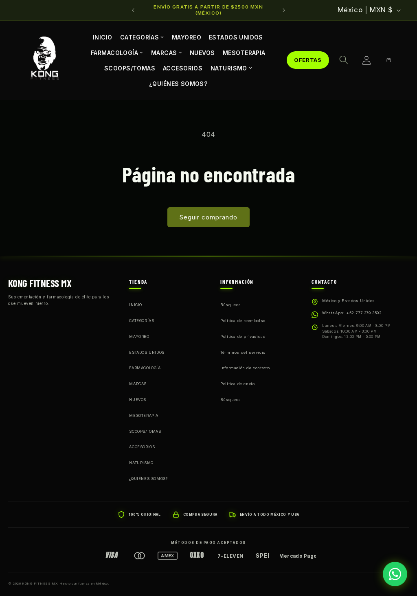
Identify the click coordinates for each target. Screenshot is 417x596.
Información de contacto (245, 368)
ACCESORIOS (182, 67)
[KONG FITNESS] (44, 60)
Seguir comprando (208, 217)
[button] (344, 60)
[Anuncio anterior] (133, 10)
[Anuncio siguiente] (284, 10)
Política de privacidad (243, 336)
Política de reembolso (243, 320)
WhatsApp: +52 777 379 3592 (352, 313)
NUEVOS (202, 52)
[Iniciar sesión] (366, 60)
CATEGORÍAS (139, 36)
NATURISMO (229, 68)
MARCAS (164, 52)
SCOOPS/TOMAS (129, 67)
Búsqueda (230, 304)
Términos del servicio (243, 352)
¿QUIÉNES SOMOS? (178, 83)
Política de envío (237, 383)
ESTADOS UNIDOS (236, 36)
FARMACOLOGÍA (114, 52)
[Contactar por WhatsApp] (395, 574)
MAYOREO (186, 36)
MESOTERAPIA (244, 52)
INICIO (102, 36)
